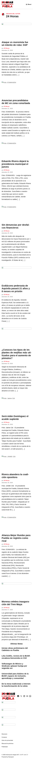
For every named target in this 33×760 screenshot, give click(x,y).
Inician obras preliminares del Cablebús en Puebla (15, 649)
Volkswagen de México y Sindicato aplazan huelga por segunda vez (14, 666)
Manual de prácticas (7, 743)
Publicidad (5, 746)
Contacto (4, 737)
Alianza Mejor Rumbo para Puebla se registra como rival (16, 538)
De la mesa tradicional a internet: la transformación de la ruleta (16, 685)
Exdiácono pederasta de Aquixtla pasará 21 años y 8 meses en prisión (16, 288)
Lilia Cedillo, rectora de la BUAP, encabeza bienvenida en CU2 (16, 657)
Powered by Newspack (8, 757)
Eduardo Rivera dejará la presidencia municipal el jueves (15, 164)
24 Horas (6, 48)
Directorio (4, 734)
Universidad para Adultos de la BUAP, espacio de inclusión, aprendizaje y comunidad (15, 676)
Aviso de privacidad (7, 740)
